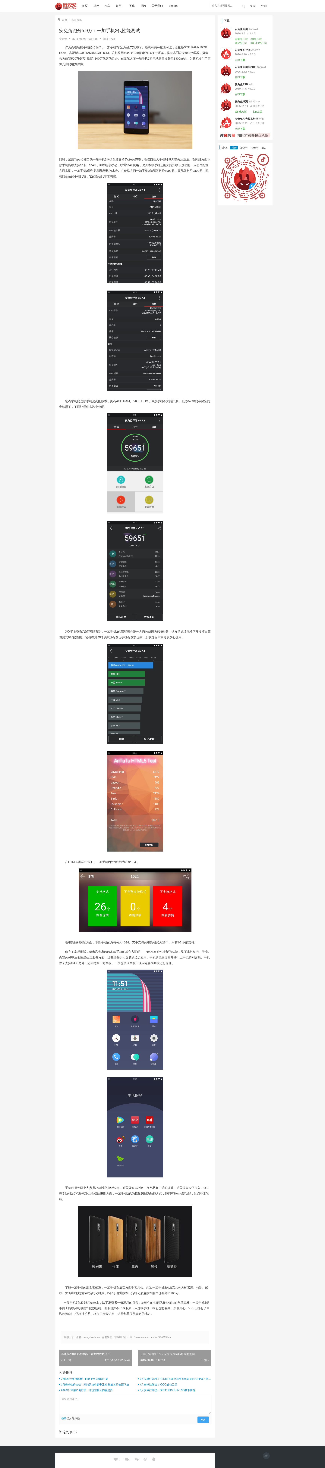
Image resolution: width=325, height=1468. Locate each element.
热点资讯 (76, 20)
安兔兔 (63, 38)
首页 (62, 20)
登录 (253, 6)
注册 (264, 6)
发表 (203, 1420)
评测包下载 (241, 39)
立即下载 (240, 60)
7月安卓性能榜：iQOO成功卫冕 (158, 1384)
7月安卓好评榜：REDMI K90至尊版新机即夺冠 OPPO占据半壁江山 (175, 1379)
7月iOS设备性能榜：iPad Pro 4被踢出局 (84, 1379)
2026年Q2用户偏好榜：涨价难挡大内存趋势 (87, 1390)
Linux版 (257, 111)
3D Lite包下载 (259, 43)
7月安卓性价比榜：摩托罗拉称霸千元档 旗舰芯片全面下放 (95, 1384)
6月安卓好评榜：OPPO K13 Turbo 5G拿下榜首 (167, 1390)
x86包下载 (241, 43)
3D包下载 (256, 39)
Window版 (241, 111)
